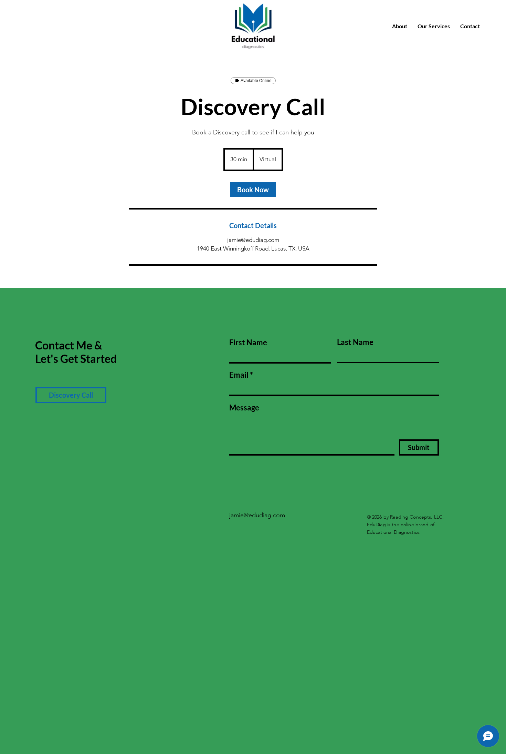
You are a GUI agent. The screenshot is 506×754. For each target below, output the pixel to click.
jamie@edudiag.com (257, 515)
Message (244, 407)
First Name (248, 342)
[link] (253, 189)
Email (239, 375)
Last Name (355, 342)
